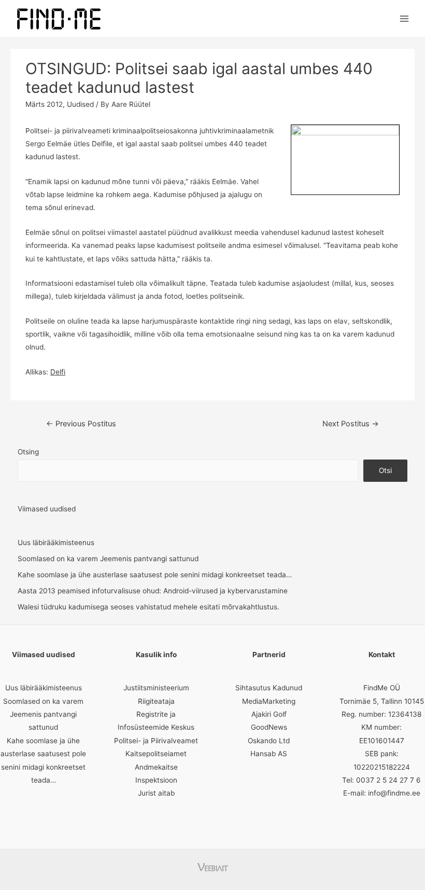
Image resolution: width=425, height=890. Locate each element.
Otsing (28, 452)
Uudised (80, 104)
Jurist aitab (156, 793)
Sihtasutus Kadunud (268, 688)
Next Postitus (350, 423)
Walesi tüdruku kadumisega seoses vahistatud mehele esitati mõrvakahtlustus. (148, 607)
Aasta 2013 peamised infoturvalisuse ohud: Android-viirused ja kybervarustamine (153, 591)
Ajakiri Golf (269, 714)
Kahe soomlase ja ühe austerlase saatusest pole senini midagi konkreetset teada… (155, 575)
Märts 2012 (44, 104)
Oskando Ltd (269, 740)
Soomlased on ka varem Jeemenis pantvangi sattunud (108, 558)
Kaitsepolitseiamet (156, 753)
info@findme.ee (394, 793)
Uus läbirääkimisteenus (56, 542)
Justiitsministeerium (156, 688)
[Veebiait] (212, 866)
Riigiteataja (156, 701)
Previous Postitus (81, 423)
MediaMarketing (268, 701)
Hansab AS (268, 753)
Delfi (57, 372)
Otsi (385, 470)
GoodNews (269, 727)
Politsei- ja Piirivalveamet (156, 740)
